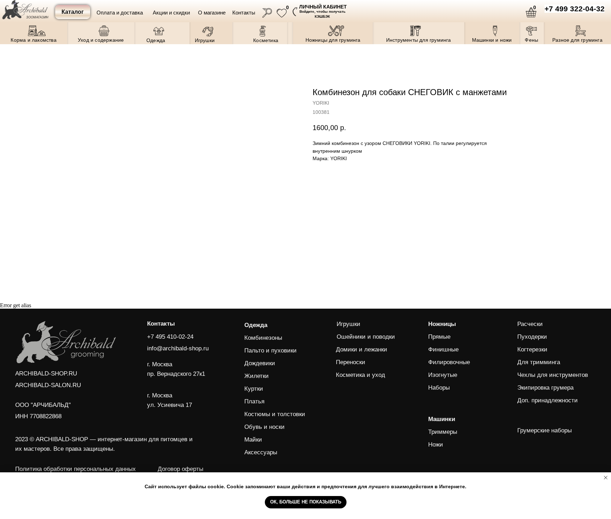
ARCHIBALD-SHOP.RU (46, 373)
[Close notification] (605, 477)
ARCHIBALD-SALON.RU (48, 385)
